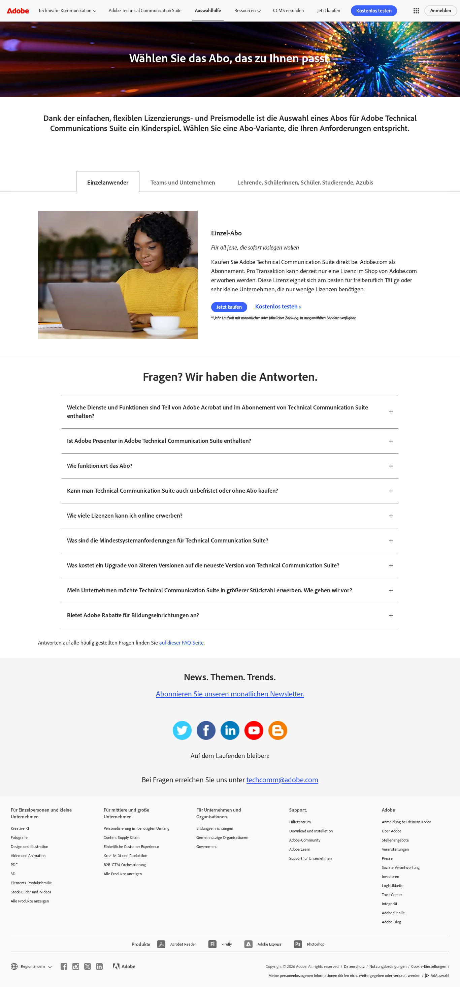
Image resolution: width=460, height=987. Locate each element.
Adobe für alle (393, 913)
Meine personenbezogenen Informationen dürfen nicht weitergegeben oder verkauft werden (344, 975)
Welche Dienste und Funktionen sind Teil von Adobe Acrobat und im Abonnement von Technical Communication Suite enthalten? (217, 412)
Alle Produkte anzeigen (30, 901)
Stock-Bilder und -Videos (31, 892)
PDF (14, 864)
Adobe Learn (299, 849)
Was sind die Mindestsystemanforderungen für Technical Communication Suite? (167, 540)
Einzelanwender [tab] (107, 182)
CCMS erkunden (288, 10)
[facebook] (64, 966)
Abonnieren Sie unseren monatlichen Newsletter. (230, 693)
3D (13, 873)
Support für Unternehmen (310, 858)
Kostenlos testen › (278, 306)
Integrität (389, 903)
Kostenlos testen (374, 11)
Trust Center (392, 894)
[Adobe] (18, 10)
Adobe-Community (305, 840)
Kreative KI (20, 828)
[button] (416, 10)
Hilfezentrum (300, 822)
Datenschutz (354, 966)
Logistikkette (392, 885)
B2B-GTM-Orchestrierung (125, 864)
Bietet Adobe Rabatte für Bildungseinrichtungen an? (133, 615)
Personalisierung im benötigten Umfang (136, 828)
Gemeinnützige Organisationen (222, 837)
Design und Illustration (29, 846)
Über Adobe (391, 831)
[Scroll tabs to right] (454, 181)
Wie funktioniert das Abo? (99, 465)
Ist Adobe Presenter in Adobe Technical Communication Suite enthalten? (159, 441)
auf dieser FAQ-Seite (181, 642)
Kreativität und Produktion (125, 855)
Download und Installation (311, 831)
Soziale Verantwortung (401, 867)
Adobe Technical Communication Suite (145, 10)
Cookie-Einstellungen (428, 966)
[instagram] (75, 966)
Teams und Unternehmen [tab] (183, 182)
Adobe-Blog (391, 922)
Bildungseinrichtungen (214, 828)
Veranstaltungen (395, 849)
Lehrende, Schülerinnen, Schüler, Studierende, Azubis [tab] (305, 182)
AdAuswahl (440, 975)
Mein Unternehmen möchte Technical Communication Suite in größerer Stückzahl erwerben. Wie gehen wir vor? (209, 590)
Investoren (390, 876)
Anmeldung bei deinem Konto (406, 822)
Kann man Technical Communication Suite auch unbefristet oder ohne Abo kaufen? (172, 490)
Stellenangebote (395, 840)
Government (206, 846)
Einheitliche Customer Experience (131, 846)
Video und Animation (28, 855)
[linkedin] (99, 966)
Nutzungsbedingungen (387, 966)
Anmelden (440, 10)
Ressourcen (245, 10)
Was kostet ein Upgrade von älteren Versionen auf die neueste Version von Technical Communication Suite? (203, 565)
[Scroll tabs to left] (5, 181)
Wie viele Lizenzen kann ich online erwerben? (125, 515)
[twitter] (87, 966)
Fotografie (19, 837)
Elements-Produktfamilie (31, 883)
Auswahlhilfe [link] (208, 10)
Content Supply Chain (121, 837)
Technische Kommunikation (64, 10)
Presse (387, 858)
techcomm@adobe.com (282, 779)
